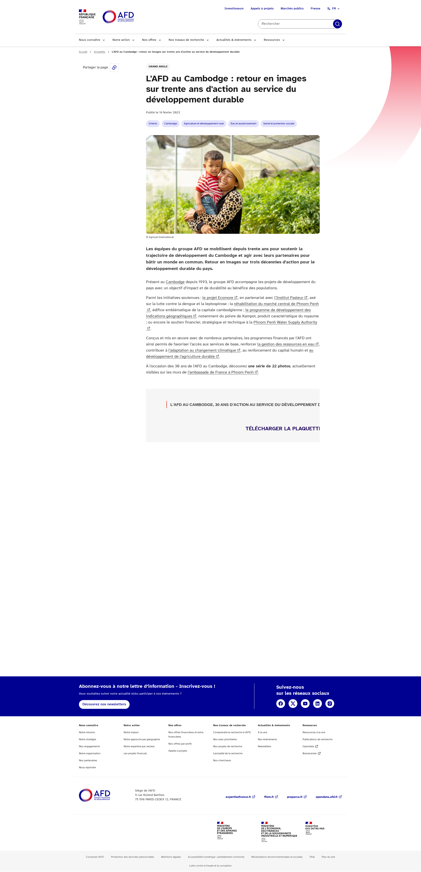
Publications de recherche (317, 739)
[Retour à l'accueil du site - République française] (128, 17)
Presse (315, 8)
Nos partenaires (88, 760)
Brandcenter (310, 753)
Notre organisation (90, 753)
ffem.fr (269, 797)
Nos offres (149, 40)
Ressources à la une (314, 732)
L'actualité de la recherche (228, 753)
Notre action (121, 40)
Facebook (280, 703)
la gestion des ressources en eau (285, 344)
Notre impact (131, 732)
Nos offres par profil (180, 743)
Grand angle (158, 66)
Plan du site (328, 857)
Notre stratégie (87, 739)
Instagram (329, 703)
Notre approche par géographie (142, 739)
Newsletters (264, 746)
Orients (153, 123)
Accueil (83, 51)
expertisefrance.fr (238, 797)
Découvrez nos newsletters (104, 704)
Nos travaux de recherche (186, 40)
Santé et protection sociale (278, 123)
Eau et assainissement (243, 123)
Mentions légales (171, 857)
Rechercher (337, 24)
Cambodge (170, 123)
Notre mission (87, 732)
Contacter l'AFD (95, 857)
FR (334, 8)
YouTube (305, 703)
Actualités (99, 51)
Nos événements (267, 739)
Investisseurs (234, 8)
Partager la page (114, 67)
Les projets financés (135, 753)
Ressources (272, 40)
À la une (262, 732)
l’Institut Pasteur (288, 298)
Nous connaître (89, 40)
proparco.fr (295, 797)
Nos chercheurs (222, 760)
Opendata (308, 746)
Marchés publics (292, 8)
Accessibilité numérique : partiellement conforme (216, 857)
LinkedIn (317, 703)
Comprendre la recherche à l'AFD (232, 732)
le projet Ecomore (217, 298)
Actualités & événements (234, 40)
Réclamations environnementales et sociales (277, 857)
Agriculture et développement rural (204, 123)
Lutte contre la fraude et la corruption (210, 865)
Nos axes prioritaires (225, 739)
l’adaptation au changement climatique (202, 350)
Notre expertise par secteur (139, 746)
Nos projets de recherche (227, 746)
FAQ (312, 857)
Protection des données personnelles (132, 857)
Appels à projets (262, 8)
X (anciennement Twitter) (293, 703)
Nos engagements (89, 746)
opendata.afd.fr (327, 797)
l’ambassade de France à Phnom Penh (221, 372)
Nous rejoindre (87, 767)
